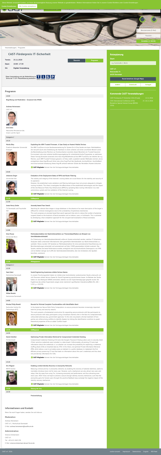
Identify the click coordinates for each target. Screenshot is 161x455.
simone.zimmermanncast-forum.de (22, 443)
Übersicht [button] (76, 60)
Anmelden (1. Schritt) (148, 41)
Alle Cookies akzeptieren (27, 6)
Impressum (126, 452)
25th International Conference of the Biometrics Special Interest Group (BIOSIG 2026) (124, 103)
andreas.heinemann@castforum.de (21, 426)
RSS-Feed (154, 452)
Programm (21, 48)
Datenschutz (137, 452)
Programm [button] (94, 60)
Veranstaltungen (10, 48)
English (145, 452)
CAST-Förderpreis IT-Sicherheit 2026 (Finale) (125, 98)
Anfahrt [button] (117, 85)
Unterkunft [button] (132, 85)
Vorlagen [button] (148, 85)
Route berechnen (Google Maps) (133, 79)
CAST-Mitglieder (38, 167)
